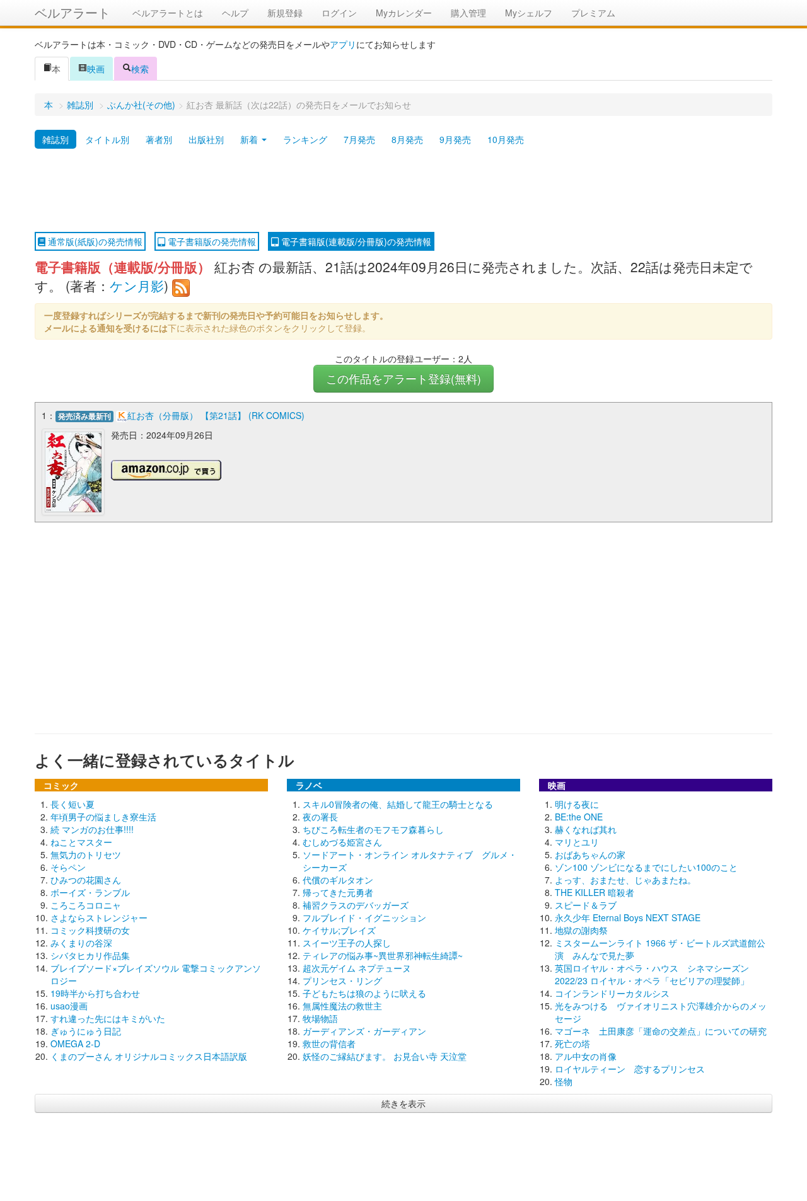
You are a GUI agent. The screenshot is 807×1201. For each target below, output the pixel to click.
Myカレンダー (404, 12)
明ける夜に (577, 804)
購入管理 (468, 12)
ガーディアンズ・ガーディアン (364, 1031)
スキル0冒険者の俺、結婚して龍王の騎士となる (398, 804)
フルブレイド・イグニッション (364, 917)
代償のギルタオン (338, 879)
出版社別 (206, 139)
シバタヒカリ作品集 (90, 955)
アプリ (343, 44)
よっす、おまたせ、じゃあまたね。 (625, 879)
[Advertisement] (403, 191)
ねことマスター (81, 842)
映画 (96, 68)
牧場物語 (320, 1018)
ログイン (339, 12)
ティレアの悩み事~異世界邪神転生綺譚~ (383, 955)
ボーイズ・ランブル (90, 892)
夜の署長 (320, 816)
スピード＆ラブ (586, 905)
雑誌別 (80, 104)
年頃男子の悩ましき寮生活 (103, 816)
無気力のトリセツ (85, 854)
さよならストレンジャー (99, 917)
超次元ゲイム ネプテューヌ (357, 968)
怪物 (563, 1081)
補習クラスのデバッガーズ (356, 905)
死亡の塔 (572, 1043)
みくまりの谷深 (81, 942)
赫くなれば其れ (586, 829)
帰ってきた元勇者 (338, 892)
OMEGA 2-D (75, 1043)
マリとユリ (577, 842)
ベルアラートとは (167, 12)
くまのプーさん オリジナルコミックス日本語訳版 (148, 1056)
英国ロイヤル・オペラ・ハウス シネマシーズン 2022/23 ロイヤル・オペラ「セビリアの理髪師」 (652, 974)
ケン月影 (137, 285)
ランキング (305, 139)
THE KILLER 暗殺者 (594, 892)
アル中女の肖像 (586, 1056)
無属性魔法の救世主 (342, 1005)
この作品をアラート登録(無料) (403, 378)
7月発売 (359, 139)
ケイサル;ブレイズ (339, 930)
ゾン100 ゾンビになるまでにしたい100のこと (646, 867)
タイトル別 (107, 139)
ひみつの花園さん (85, 879)
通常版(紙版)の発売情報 (93, 241)
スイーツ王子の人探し (347, 942)
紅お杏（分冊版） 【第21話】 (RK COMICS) (216, 415)
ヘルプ (235, 12)
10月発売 (505, 139)
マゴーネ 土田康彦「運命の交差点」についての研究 (661, 1031)
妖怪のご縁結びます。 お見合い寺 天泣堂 (385, 1056)
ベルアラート (72, 12)
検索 (140, 68)
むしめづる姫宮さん (342, 842)
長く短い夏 (72, 804)
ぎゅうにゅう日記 (85, 1031)
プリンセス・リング (342, 980)
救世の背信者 (329, 1043)
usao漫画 (69, 1005)
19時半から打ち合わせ (95, 993)
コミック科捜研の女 (90, 930)
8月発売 (407, 139)
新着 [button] (250, 139)
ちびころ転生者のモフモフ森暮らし (373, 829)
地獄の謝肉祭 (581, 930)
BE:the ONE (579, 816)
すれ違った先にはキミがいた (107, 1018)
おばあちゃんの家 (590, 854)
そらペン (68, 867)
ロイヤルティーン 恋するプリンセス (630, 1068)
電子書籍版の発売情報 (210, 241)
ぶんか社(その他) (141, 104)
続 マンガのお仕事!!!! (92, 829)
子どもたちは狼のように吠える (364, 993)
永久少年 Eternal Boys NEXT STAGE (627, 917)
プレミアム (593, 12)
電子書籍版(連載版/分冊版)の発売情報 (355, 241)
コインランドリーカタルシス (612, 993)
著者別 (159, 139)
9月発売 (455, 139)
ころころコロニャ (85, 905)
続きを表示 (403, 1103)
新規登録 (285, 12)
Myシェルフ (528, 12)
